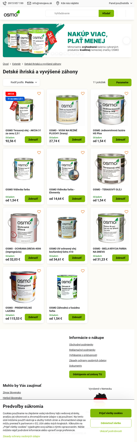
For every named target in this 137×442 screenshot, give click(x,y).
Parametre (122, 82)
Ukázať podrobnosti (111, 431)
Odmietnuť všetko (111, 423)
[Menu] (130, 13)
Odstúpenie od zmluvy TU (87, 374)
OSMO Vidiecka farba (18, 189)
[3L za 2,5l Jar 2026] (67, 41)
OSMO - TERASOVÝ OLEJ (107, 189)
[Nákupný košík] (121, 13)
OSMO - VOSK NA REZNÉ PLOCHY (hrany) (63, 132)
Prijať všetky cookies (111, 413)
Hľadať (106, 13)
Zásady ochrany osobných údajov (21, 436)
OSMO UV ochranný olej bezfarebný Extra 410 (62, 250)
